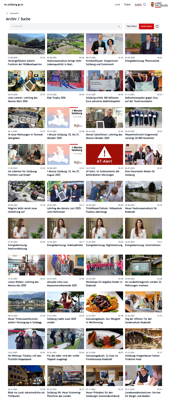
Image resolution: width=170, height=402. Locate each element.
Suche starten (146, 26)
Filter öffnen (132, 26)
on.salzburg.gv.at (13, 4)
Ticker (127, 4)
